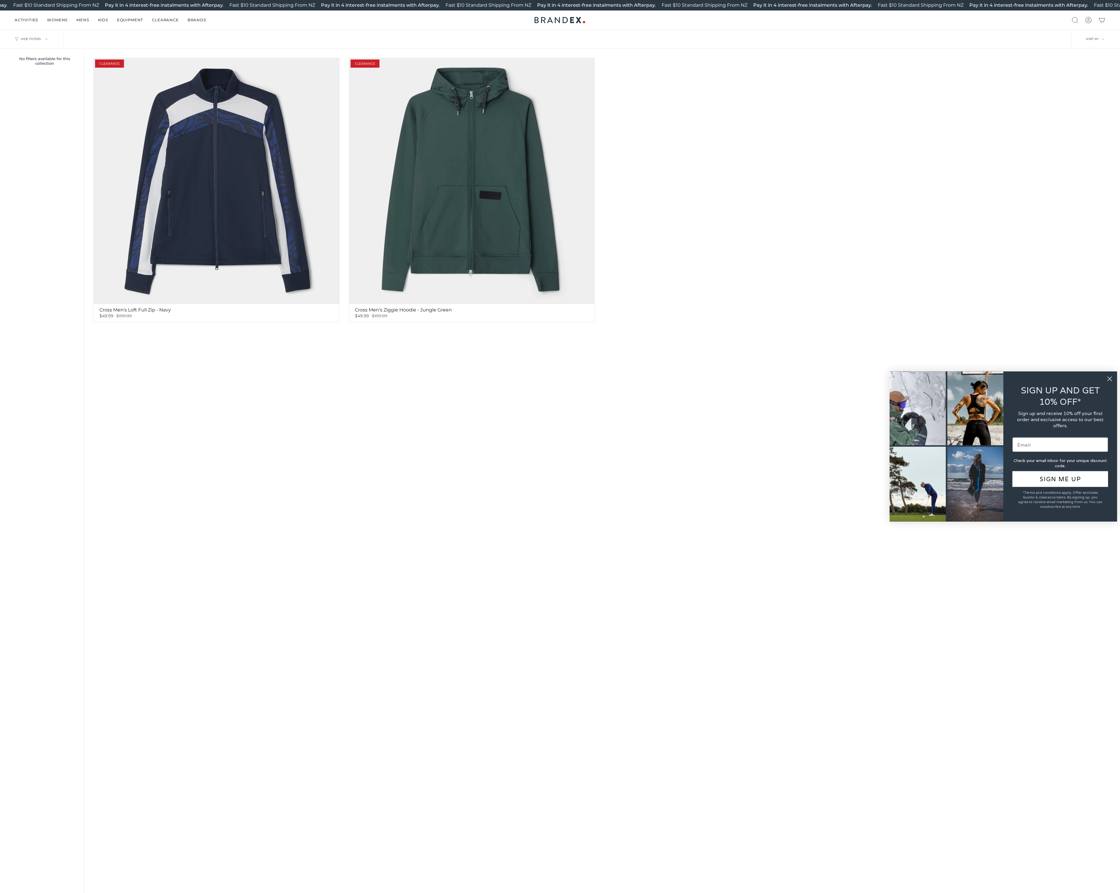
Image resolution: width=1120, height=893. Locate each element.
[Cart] (1102, 20)
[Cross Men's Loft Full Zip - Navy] (216, 181)
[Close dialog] (1110, 379)
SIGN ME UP (1060, 479)
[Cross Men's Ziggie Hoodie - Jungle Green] (472, 181)
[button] (26, 20)
